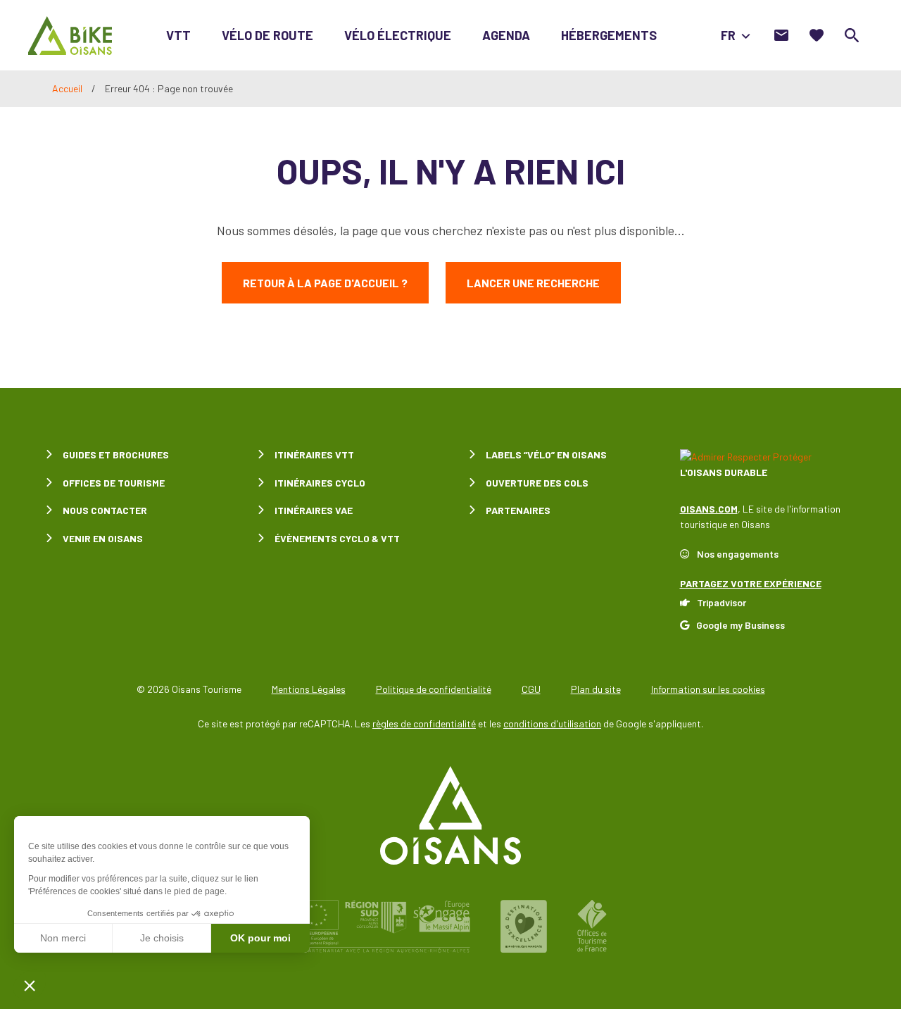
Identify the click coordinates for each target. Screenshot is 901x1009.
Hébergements (609, 35)
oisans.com (709, 509)
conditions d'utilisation (552, 723)
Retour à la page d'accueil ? (325, 282)
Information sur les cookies (708, 689)
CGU (531, 689)
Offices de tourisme (114, 483)
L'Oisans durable (723, 472)
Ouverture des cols (537, 483)
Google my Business (740, 625)
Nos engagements (738, 554)
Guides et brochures (116, 454)
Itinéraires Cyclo (320, 483)
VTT (178, 35)
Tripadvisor (721, 602)
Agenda (506, 35)
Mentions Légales (309, 689)
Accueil (67, 88)
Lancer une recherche (533, 282)
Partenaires (518, 510)
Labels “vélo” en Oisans (546, 454)
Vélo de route (267, 35)
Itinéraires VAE (314, 510)
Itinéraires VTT (314, 454)
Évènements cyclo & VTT (337, 538)
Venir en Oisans (103, 538)
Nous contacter (105, 510)
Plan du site (596, 689)
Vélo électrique (397, 35)
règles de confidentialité (424, 723)
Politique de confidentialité (433, 689)
